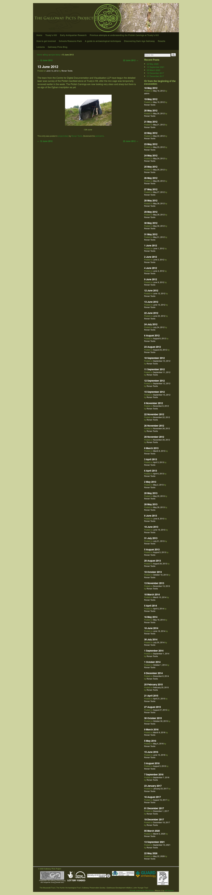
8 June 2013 (150, 515)
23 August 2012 (152, 347)
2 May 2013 (150, 481)
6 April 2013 (150, 470)
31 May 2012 (150, 234)
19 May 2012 (150, 99)
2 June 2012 (150, 257)
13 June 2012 (47, 66)
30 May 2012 (150, 223)
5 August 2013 (152, 549)
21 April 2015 (151, 695)
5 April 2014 (150, 605)
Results (161, 41)
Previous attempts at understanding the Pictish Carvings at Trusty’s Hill (124, 35)
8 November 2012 (153, 403)
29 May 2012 (150, 212)
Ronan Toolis (66, 71)
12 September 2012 (154, 380)
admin (146, 93)
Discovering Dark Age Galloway (139, 41)
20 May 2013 (150, 493)
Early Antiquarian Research (73, 35)
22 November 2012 (154, 414)
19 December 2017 (155, 73)
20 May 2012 (150, 110)
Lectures (40, 46)
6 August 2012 (152, 335)
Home (39, 35)
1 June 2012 (150, 245)
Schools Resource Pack (70, 41)
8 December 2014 (153, 673)
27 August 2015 (152, 707)
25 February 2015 (153, 684)
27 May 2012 (150, 189)
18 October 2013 (153, 572)
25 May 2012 (150, 166)
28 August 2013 (152, 560)
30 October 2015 (153, 718)
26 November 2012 (154, 425)
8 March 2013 (151, 448)
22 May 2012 (150, 133)
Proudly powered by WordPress (142, 890)
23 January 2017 (153, 785)
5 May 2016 (150, 740)
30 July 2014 (150, 639)
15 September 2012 (154, 392)
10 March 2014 (152, 594)
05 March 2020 (153, 70)
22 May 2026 (152, 63)
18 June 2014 (151, 628)
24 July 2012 (150, 324)
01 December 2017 (155, 76)
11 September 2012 (154, 369)
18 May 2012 (150, 88)
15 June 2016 (151, 752)
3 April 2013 (150, 459)
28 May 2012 (150, 200)
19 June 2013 (151, 526)
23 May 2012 (150, 144)
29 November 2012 (154, 437)
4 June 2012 (150, 268)
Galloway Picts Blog (57, 46)
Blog (46, 54)
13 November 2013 (154, 583)
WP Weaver (169, 890)
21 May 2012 (150, 121)
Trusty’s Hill (51, 35)
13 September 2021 (155, 66)
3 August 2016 (152, 763)
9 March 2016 (151, 729)
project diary (55, 54)
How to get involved (46, 41)
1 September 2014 (153, 650)
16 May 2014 (150, 617)
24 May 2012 (150, 155)
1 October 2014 (152, 662)
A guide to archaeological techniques (103, 41)
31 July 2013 (150, 538)
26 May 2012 (150, 178)
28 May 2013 (150, 504)
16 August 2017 (152, 797)
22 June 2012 (130, 60)
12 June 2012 (44, 60)
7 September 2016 (153, 774)
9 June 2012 (150, 279)
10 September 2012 (154, 358)
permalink (99, 136)
